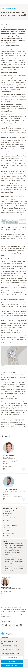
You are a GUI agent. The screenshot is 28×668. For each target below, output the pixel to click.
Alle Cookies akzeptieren (11, 665)
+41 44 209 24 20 (10, 517)
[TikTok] (9, 625)
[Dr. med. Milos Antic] (8, 448)
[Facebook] (2, 625)
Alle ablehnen (12, 661)
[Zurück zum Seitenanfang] (15, 630)
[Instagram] (6, 625)
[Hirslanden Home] (14, 633)
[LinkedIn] (13, 625)
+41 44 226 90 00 (10, 533)
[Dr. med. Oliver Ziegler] (8, 482)
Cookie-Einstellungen (12, 657)
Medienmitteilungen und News (9, 8)
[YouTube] (17, 625)
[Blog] (20, 625)
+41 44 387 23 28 (7, 591)
